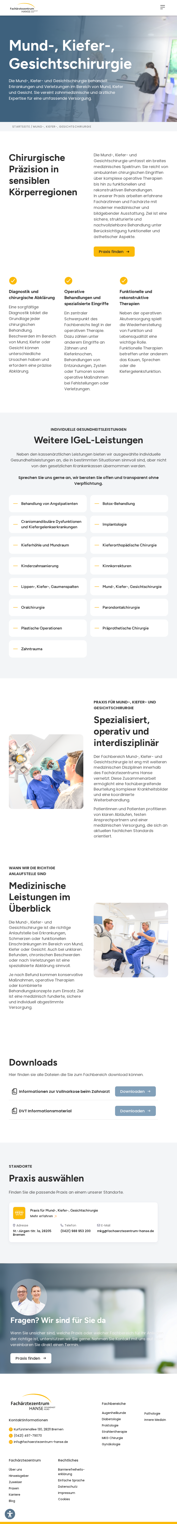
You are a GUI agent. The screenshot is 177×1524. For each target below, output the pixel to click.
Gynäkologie (111, 1444)
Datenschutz (67, 1486)
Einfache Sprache (71, 1480)
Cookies (64, 1499)
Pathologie (152, 1413)
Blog (12, 1501)
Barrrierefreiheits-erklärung (71, 1471)
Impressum (66, 1493)
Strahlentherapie (114, 1432)
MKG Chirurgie (112, 1438)
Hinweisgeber (19, 1476)
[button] (162, 7)
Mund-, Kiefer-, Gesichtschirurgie (62, 126)
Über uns (15, 1469)
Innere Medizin (155, 1420)
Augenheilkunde (114, 1413)
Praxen (14, 1488)
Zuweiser (15, 1482)
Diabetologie (111, 1419)
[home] (24, 8)
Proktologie (110, 1425)
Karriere (14, 1494)
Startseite (21, 126)
